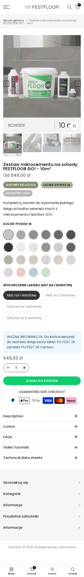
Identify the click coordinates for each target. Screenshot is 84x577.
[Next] (78, 84)
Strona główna (13, 20)
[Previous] (6, 84)
